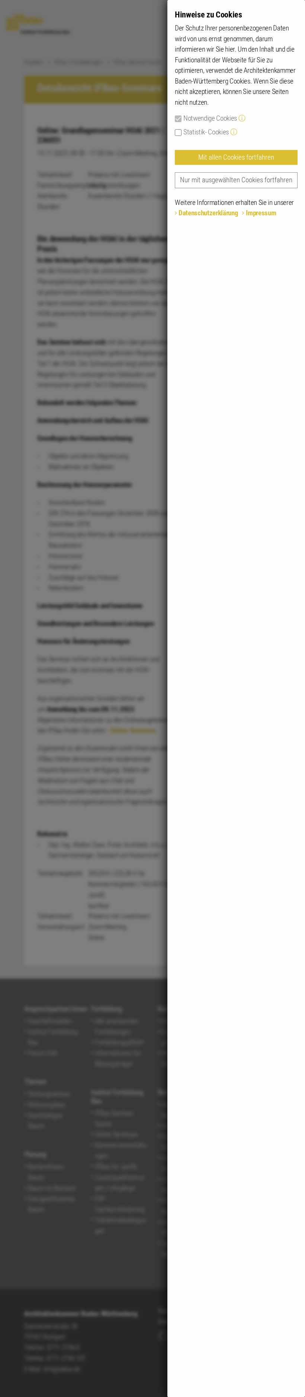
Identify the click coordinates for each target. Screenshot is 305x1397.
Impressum (261, 213)
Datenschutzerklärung (208, 213)
